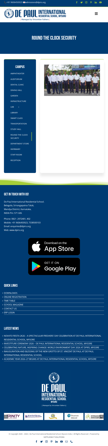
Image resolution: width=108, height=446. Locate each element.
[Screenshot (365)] (72, 80)
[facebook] (77, 2)
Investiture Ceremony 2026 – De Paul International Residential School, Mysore (48, 343)
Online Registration (15, 296)
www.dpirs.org (16, 230)
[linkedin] (96, 2)
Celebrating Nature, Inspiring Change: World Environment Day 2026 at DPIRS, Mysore (51, 347)
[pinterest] (91, 2)
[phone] (71, 441)
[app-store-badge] (54, 239)
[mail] (66, 441)
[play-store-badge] (54, 258)
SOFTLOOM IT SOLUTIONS (54, 437)
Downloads (10, 293)
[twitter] (81, 2)
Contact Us (10, 308)
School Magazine (13, 304)
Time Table (9, 300)
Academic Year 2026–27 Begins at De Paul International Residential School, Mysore (50, 359)
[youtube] (100, 2)
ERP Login (9, 312)
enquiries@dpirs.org (20, 226)
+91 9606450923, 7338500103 (26, 222)
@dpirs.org (41, 2)
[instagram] (86, 2)
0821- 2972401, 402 (20, 218)
